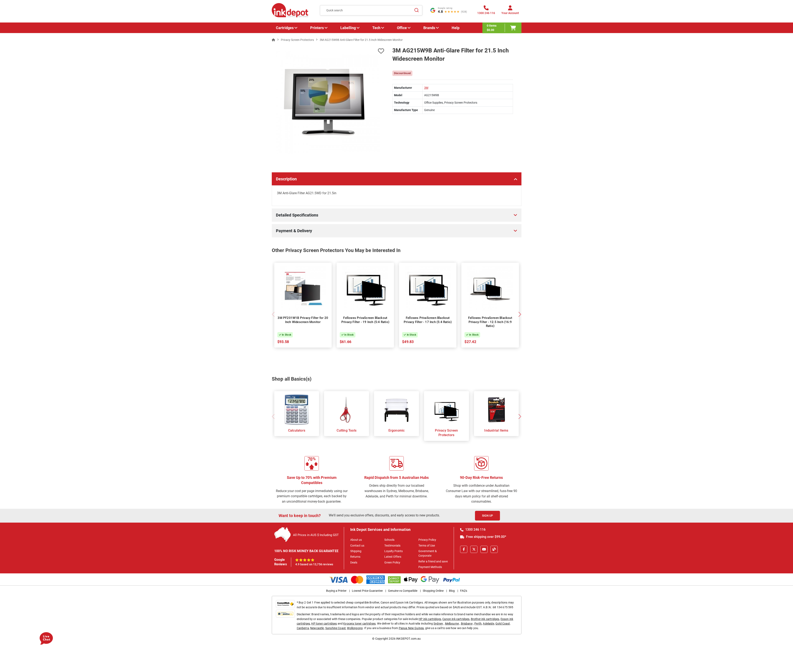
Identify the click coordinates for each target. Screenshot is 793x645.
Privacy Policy (427, 539)
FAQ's (463, 590)
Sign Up (487, 515)
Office (402, 28)
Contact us (357, 545)
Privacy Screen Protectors (446, 432)
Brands (429, 28)
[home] (273, 39)
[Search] (416, 10)
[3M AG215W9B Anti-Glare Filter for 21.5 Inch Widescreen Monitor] (328, 102)
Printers (317, 28)
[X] (473, 549)
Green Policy (392, 562)
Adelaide (488, 623)
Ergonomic (396, 430)
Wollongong (355, 628)
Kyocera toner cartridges (359, 623)
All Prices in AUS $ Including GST (316, 535)
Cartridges (285, 28)
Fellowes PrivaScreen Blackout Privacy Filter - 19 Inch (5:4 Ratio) (365, 320)
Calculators (296, 430)
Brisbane (466, 623)
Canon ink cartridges (455, 619)
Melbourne (452, 623)
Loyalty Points (393, 551)
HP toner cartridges (324, 623)
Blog (452, 590)
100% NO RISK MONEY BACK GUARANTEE (306, 551)
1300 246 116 (475, 529)
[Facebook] (463, 549)
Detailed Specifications (297, 215)
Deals (353, 562)
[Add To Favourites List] (328, 51)
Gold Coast (502, 623)
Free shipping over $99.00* (485, 537)
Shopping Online (433, 590)
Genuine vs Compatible (402, 590)
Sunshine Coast (335, 628)
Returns (355, 556)
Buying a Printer (336, 590)
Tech (376, 28)
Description (286, 178)
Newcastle (317, 628)
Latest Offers (392, 556)
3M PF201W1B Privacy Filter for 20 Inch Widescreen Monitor (303, 320)
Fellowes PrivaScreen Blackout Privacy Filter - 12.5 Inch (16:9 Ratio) (490, 322)
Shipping (355, 551)
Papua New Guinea (411, 628)
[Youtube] (484, 549)
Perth (478, 623)
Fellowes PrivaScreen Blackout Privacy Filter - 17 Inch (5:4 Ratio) (428, 320)
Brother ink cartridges (485, 619)
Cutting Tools (346, 430)
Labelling (348, 28)
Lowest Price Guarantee (367, 590)
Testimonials (392, 545)
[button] (519, 314)
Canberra (303, 628)
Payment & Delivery (294, 230)
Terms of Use (426, 545)
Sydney (438, 623)
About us (356, 539)
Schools (389, 539)
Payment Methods (430, 567)
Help (455, 28)
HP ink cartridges (430, 619)
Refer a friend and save (433, 561)
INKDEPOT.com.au (408, 638)
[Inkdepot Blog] (494, 549)
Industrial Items (496, 430)
